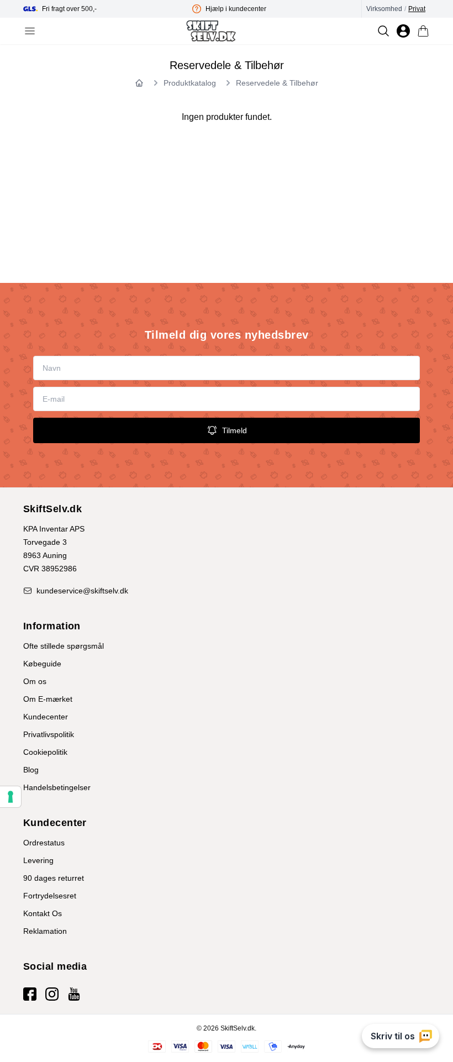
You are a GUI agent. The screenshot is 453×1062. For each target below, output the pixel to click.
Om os (34, 681)
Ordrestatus (44, 842)
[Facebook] (29, 994)
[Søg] (383, 31)
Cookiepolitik (45, 752)
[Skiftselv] (210, 31)
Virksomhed (384, 9)
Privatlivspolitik (48, 734)
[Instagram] (52, 994)
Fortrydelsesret (49, 895)
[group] (107, 9)
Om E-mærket (47, 699)
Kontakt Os (42, 913)
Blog (31, 769)
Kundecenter (45, 716)
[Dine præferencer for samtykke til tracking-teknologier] (10, 796)
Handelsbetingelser (57, 787)
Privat (416, 9)
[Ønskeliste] (403, 31)
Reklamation (45, 931)
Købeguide (42, 663)
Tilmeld (234, 430)
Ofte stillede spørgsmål (63, 646)
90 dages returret (53, 878)
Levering (38, 860)
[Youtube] (74, 994)
